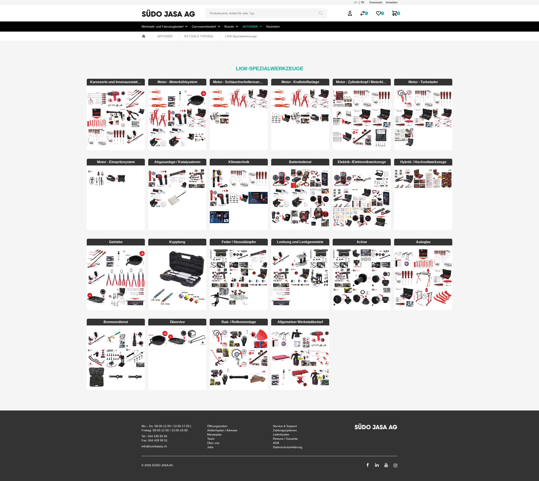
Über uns (213, 443)
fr (362, 2)
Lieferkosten (281, 434)
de (355, 2)
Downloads (375, 2)
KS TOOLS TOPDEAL (198, 36)
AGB (276, 443)
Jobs (210, 447)
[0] (363, 13)
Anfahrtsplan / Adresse (222, 430)
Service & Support (285, 426)
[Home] (143, 36)
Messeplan (214, 434)
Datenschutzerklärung (287, 447)
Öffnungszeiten (217, 426)
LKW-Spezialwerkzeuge (241, 36)
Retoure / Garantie (285, 438)
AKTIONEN (164, 36)
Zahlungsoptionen (285, 430)
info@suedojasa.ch (154, 446)
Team (211, 438)
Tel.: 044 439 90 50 (154, 436)
